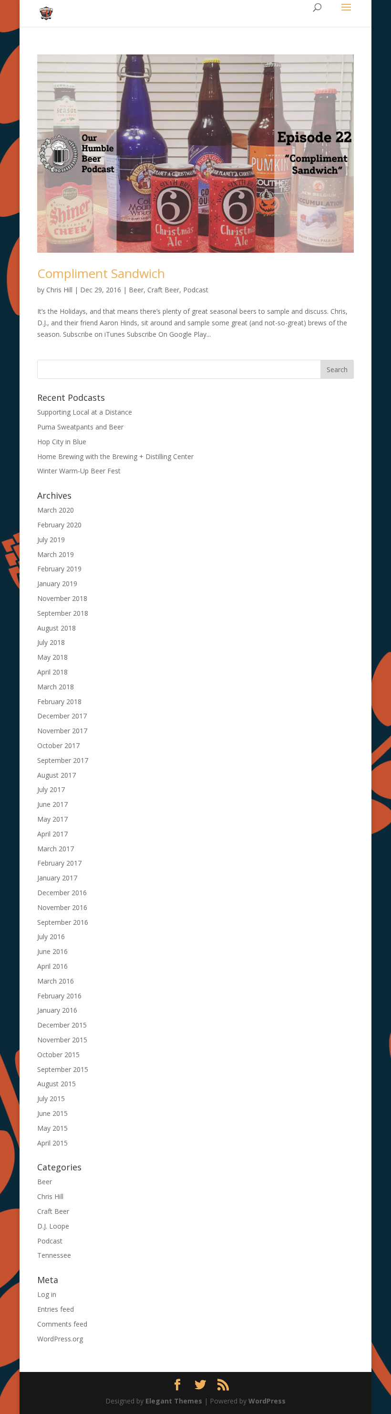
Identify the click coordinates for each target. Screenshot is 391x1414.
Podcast (195, 289)
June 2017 (52, 804)
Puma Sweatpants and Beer (80, 426)
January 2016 (57, 1010)
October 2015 (58, 1054)
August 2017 (56, 775)
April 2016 (52, 966)
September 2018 (62, 613)
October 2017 (58, 745)
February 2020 (59, 524)
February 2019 (59, 568)
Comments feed (62, 1323)
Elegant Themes (173, 1400)
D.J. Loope (53, 1226)
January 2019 (57, 583)
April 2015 (52, 1142)
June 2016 (52, 951)
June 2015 (52, 1113)
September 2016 (62, 922)
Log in (46, 1294)
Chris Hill (59, 289)
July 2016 (51, 936)
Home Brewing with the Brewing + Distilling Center (115, 456)
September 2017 (62, 760)
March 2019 (55, 554)
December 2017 (62, 715)
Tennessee (54, 1255)
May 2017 (52, 819)
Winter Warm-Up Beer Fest (79, 470)
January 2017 (57, 877)
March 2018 (55, 686)
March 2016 (55, 981)
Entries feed (55, 1309)
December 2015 (62, 1024)
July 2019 (51, 539)
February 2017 (59, 863)
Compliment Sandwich (101, 273)
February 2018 (59, 701)
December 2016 (62, 892)
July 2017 (51, 789)
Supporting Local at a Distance (84, 412)
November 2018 (62, 598)
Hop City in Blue (61, 441)
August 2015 (56, 1083)
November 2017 (62, 730)
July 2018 (51, 642)
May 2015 (52, 1128)
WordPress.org (60, 1338)
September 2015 (62, 1069)
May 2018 (52, 657)
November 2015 (62, 1039)
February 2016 (59, 995)
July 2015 (51, 1098)
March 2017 (55, 848)
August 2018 (56, 627)
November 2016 (62, 907)
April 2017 (52, 833)
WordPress (267, 1400)
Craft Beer (163, 289)
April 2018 (52, 671)
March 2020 (55, 509)
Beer (136, 289)
